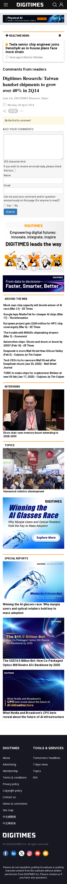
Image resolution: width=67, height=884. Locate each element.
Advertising (9, 764)
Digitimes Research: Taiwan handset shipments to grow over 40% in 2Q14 (30, 84)
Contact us (9, 797)
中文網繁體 (9, 816)
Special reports (16, 558)
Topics (10, 445)
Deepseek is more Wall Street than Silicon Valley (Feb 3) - (33, 352)
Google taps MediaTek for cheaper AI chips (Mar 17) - (33, 316)
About (6, 758)
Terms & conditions (15, 777)
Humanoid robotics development (23, 491)
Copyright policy (12, 790)
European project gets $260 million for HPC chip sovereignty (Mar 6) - (33, 325)
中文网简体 (9, 823)
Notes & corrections (15, 803)
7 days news (40, 764)
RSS (35, 777)
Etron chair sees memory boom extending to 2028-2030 (30, 434)
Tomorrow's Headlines (46, 758)
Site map (8, 810)
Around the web (16, 298)
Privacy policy (11, 784)
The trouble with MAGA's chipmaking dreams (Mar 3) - (30, 334)
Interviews (12, 386)
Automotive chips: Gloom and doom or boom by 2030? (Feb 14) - (32, 343)
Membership (10, 771)
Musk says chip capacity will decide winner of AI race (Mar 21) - (32, 307)
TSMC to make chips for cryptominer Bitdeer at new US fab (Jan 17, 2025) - (33, 374)
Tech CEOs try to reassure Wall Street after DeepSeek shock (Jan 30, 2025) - (29, 364)
